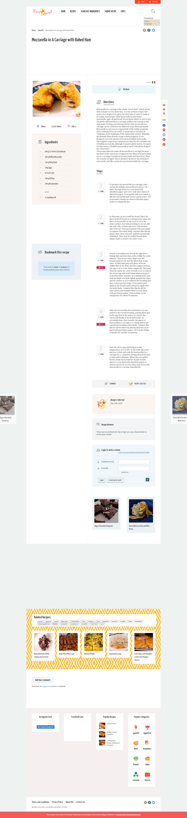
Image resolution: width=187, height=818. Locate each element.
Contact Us (80, 802)
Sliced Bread (61, 152)
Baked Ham (53, 162)
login (56, 267)
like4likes (55, 624)
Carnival (136, 780)
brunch (56, 621)
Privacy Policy (57, 802)
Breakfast (147, 749)
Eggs (50, 168)
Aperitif (40, 30)
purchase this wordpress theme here (128, 815)
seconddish (84, 624)
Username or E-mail (107, 462)
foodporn (91, 621)
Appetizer (147, 733)
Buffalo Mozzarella (55, 157)
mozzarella (64, 624)
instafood (114, 621)
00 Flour (52, 178)
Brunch (136, 764)
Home (63, 11)
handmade (106, 621)
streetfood (94, 624)
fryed (98, 621)
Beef (136, 749)
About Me (69, 802)
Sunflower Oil (51, 197)
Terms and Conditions (40, 802)
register (64, 267)
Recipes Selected (140, 384)
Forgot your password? (125, 452)
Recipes (73, 11)
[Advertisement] (93, 59)
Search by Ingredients (90, 11)
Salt (52, 173)
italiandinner (138, 621)
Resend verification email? (141, 452)
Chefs (123, 11)
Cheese (147, 780)
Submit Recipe (110, 11)
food (83, 621)
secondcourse (74, 624)
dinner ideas (64, 621)
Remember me (124, 472)
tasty (102, 624)
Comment (113, 384)
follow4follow (75, 621)
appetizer (48, 621)
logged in (46, 686)
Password (104, 468)
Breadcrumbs (53, 184)
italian (130, 621)
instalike (122, 621)
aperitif (40, 621)
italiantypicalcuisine (44, 624)
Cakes (147, 764)
